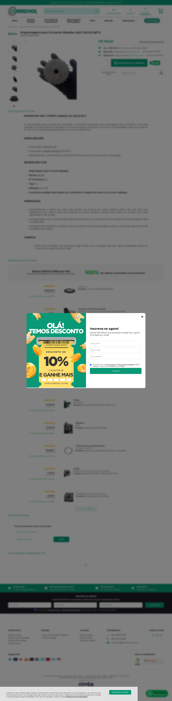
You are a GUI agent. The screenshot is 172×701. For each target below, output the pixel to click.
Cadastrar (116, 371)
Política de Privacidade (77, 697)
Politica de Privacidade (125, 364)
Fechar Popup (142, 316)
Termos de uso (111, 364)
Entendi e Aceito (120, 692)
